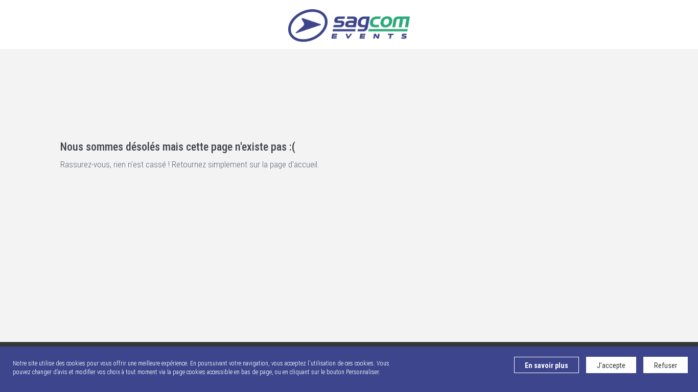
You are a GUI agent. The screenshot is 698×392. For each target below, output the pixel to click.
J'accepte (611, 365)
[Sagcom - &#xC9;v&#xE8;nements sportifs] (348, 24)
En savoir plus (546, 365)
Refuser (665, 365)
